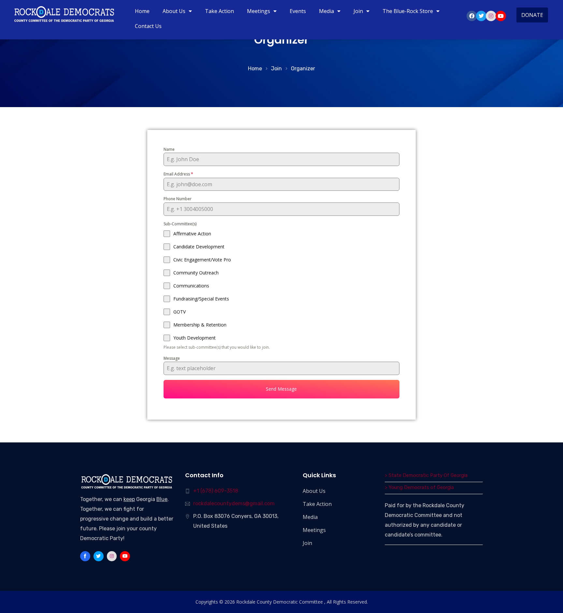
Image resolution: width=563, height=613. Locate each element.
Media (326, 11)
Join (358, 11)
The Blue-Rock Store (408, 11)
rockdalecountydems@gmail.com (234, 503)
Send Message (281, 389)
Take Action (219, 11)
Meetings (258, 11)
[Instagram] (491, 16)
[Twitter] (481, 16)
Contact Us (148, 26)
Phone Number (178, 199)
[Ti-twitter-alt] (99, 556)
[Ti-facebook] (85, 556)
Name (169, 149)
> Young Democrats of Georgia (419, 487)
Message (172, 358)
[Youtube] (501, 16)
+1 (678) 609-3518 (215, 491)
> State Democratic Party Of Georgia (426, 475)
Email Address (178, 174)
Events (298, 11)
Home (142, 11)
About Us (174, 11)
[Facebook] (472, 16)
